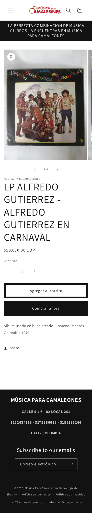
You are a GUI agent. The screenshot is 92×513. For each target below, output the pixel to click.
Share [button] (14, 347)
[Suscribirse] (71, 464)
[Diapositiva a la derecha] (57, 169)
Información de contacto (65, 502)
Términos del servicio (29, 502)
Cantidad (10, 261)
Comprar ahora (46, 308)
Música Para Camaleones (41, 488)
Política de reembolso (36, 494)
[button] (10, 10)
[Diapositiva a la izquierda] (34, 169)
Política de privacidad (70, 494)
